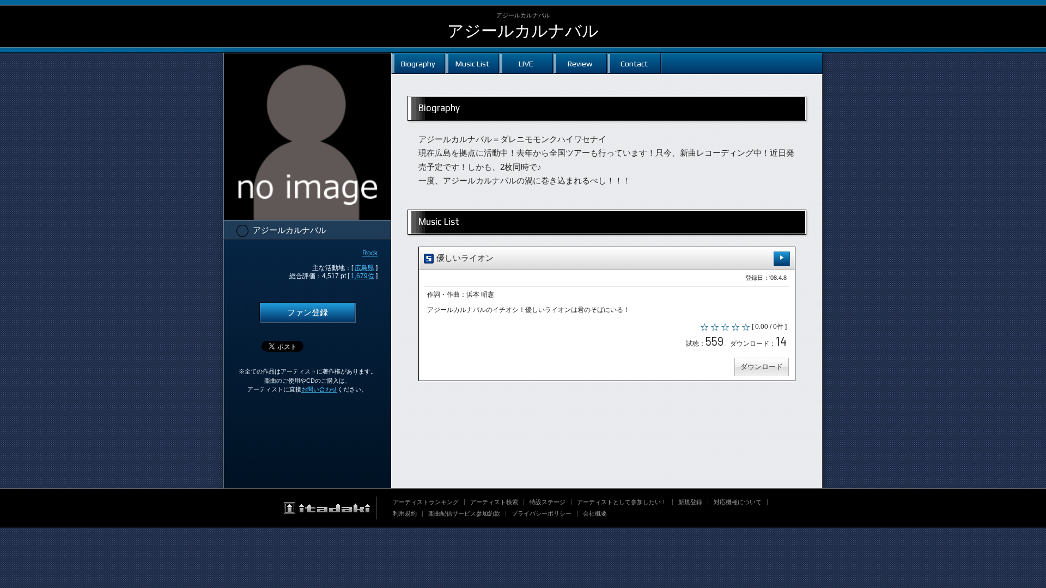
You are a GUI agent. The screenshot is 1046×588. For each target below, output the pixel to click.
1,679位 (362, 276)
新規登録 (690, 502)
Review (580, 63)
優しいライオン (464, 258)
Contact (634, 63)
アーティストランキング (426, 502)
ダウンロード (761, 367)
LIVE (526, 63)
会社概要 (595, 513)
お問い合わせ (319, 389)
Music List (472, 63)
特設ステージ (547, 502)
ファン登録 (307, 312)
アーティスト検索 (494, 502)
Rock (370, 253)
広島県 (364, 268)
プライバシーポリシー (541, 513)
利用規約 (405, 513)
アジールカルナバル (523, 31)
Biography (418, 63)
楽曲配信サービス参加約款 (464, 513)
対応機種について (738, 502)
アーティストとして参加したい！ (622, 502)
